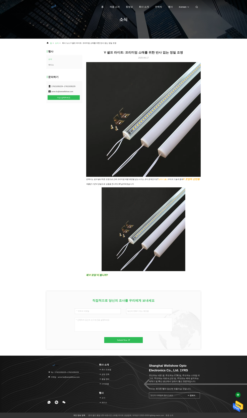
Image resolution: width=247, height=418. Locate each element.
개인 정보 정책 (79, 415)
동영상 (129, 7)
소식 (57, 43)
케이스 (51, 65)
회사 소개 (144, 7)
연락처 (158, 7)
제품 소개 (115, 7)
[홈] (57, 6)
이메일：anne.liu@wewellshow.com (65, 377)
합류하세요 (193, 395)
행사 (170, 7)
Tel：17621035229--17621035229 (64, 372)
